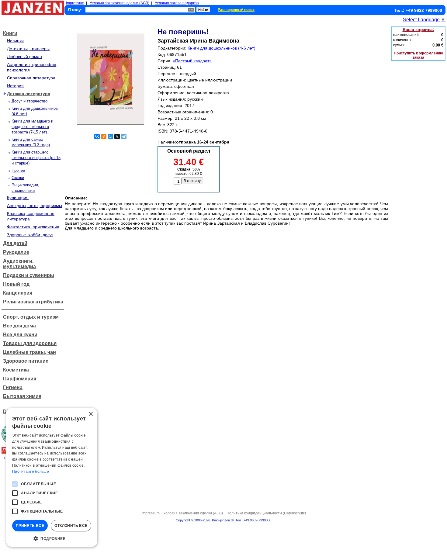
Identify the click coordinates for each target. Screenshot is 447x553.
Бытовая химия (22, 396)
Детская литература (28, 93)
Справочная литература (31, 77)
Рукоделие (16, 252)
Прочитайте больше (30, 471)
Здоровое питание (25, 361)
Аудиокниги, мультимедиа (19, 263)
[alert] (51, 477)
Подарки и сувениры (28, 275)
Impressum (75, 3)
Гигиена (13, 387)
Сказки (18, 177)
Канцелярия (17, 293)
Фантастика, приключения (33, 226)
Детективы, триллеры (28, 48)
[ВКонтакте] (97, 136)
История (15, 85)
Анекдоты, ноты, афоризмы (34, 205)
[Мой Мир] (110, 136)
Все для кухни (20, 334)
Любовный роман (24, 56)
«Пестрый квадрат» (192, 60)
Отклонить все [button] (70, 526)
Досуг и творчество (29, 101)
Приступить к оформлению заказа (418, 55)
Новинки (15, 40)
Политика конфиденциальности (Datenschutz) (266, 513)
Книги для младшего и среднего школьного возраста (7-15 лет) (32, 126)
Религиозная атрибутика (33, 301)
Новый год (16, 284)
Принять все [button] (30, 526)
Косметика (16, 369)
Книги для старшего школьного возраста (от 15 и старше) (36, 157)
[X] (117, 136)
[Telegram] (123, 136)
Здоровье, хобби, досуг (30, 234)
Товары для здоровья (30, 343)
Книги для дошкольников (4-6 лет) (221, 48)
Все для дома (19, 325)
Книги (10, 33)
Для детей (15, 243)
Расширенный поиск (236, 10)
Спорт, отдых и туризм (31, 317)
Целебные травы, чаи (29, 352)
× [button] (90, 414)
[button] (51, 538)
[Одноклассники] (103, 136)
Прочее (18, 170)
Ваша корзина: (418, 29)
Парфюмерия (19, 378)
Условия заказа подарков (177, 3)
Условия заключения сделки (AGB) (119, 3)
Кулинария (18, 197)
